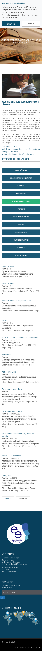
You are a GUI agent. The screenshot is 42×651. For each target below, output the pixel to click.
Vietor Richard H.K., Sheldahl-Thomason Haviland (20, 337)
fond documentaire (9, 146)
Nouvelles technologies (21, 217)
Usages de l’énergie (21, 255)
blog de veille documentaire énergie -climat (18, 154)
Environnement (21, 193)
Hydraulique (21, 209)
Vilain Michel (6, 354)
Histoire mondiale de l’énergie (21, 201)
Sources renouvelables (21, 240)
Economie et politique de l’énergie (21, 178)
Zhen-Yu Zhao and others (11, 455)
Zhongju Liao (6, 475)
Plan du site (35, 647)
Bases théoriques (21, 170)
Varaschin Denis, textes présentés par (16, 300)
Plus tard (31, 24)
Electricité (21, 186)
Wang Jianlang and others (12, 389)
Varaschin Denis (8, 266)
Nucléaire (21, 224)
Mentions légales (22, 647)
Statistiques (21, 248)
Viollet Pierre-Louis (9, 372)
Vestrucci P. (6, 320)
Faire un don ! (11, 24)
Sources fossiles (21, 232)
